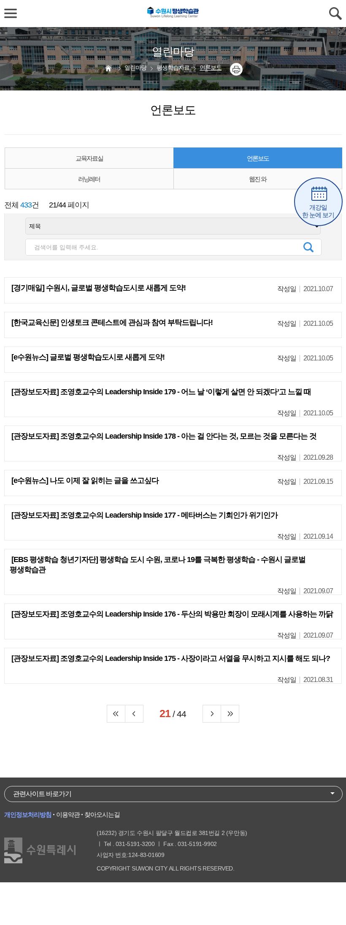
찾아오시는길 (102, 814)
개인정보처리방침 (27, 814)
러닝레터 (89, 179)
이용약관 (68, 814)
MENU (11, 13)
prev (134, 714)
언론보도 (258, 158)
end (230, 714)
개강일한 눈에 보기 (318, 211)
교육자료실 (89, 158)
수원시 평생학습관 (173, 13)
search (335, 13)
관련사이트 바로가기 (42, 793)
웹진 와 (257, 179)
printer (236, 69)
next (212, 714)
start (116, 714)
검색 (308, 247)
